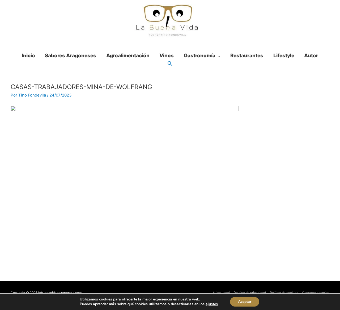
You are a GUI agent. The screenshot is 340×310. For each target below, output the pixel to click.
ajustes (212, 304)
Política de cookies (284, 293)
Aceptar (244, 301)
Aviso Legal (221, 293)
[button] (170, 64)
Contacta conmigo (315, 293)
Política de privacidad (250, 293)
